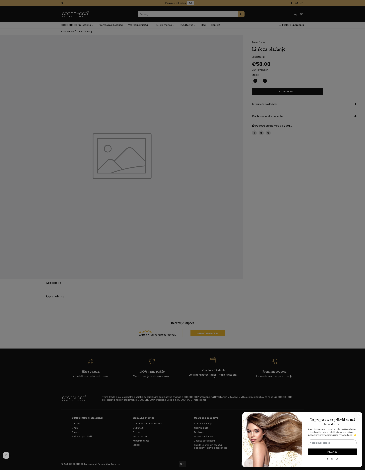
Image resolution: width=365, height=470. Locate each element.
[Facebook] (327, 459)
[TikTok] (337, 459)
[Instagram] (332, 459)
